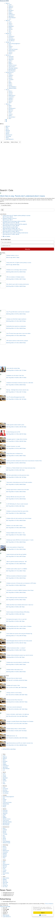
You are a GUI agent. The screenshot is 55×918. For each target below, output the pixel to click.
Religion (10, 13)
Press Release (12, 17)
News (7, 3)
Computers (11, 97)
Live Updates (7, 236)
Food (10, 112)
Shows (10, 84)
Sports (7, 20)
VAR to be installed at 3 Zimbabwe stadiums (13, 230)
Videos (7, 104)
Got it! (42, 913)
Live (9, 19)
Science (10, 101)
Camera (10, 92)
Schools (10, 29)
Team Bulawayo (12, 86)
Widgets (5, 879)
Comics (10, 52)
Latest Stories (9, 139)
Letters (10, 60)
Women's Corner (12, 65)
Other (10, 32)
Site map (5, 881)
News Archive (6, 878)
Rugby (10, 27)
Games (10, 78)
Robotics (11, 99)
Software (11, 98)
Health (10, 12)
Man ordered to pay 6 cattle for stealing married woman (15, 233)
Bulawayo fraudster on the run (10, 219)
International (11, 14)
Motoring (11, 109)
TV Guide (11, 79)
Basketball (11, 26)
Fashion (10, 46)
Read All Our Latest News (10, 749)
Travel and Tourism (13, 49)
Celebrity (11, 75)
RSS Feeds (5, 882)
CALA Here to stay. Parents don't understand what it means (22, 196)
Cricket (10, 24)
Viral (10, 118)
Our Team (5, 886)
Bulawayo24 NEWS (4, 0)
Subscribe (27, 249)
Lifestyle (8, 42)
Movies (10, 76)
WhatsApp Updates (13, 68)
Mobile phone (12, 95)
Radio (10, 82)
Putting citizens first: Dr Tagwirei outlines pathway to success (16, 216)
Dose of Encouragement (14, 43)
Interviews (11, 58)
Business (8, 33)
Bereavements (12, 69)
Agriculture (11, 16)
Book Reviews (12, 71)
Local (10, 4)
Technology (8, 136)
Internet (10, 94)
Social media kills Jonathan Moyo (11, 227)
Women (10, 111)
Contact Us (5, 885)
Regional (11, 6)
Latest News (6, 142)
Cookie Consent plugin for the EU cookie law (42, 915)
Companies (11, 36)
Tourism (10, 114)
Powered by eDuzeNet (5, 906)
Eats (10, 45)
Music (10, 73)
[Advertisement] (27, 157)
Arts (9, 81)
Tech (7, 89)
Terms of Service (49, 903)
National (10, 7)
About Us (5, 883)
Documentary (12, 117)
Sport (10, 107)
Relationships (12, 50)
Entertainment (9, 72)
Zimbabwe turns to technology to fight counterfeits (14, 221)
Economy (11, 37)
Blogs (10, 62)
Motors (10, 91)
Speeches (11, 59)
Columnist (11, 56)
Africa (10, 9)
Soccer (10, 23)
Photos (10, 53)
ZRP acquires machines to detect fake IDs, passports (15, 224)
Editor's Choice (14, 142)
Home (8, 126)
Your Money (11, 40)
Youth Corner (12, 66)
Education (11, 10)
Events (10, 85)
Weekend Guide (12, 88)
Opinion (8, 55)
